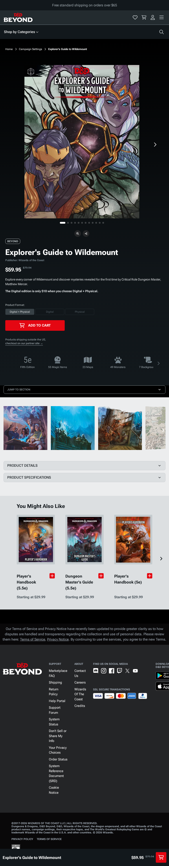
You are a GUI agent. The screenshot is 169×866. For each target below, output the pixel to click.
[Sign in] (153, 17)
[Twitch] (119, 670)
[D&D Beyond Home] (18, 17)
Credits (79, 706)
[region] (81, 141)
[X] (127, 670)
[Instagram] (103, 670)
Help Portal (57, 701)
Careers (80, 682)
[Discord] (95, 670)
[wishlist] (135, 17)
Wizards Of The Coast (80, 694)
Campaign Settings (30, 49)
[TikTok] (143, 670)
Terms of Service (32, 639)
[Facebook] (111, 670)
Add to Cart (39, 325)
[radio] (19, 312)
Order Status (58, 759)
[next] (154, 144)
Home (9, 49)
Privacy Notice (58, 639)
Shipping (55, 682)
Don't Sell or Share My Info (57, 736)
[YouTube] (135, 670)
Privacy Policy (22, 839)
